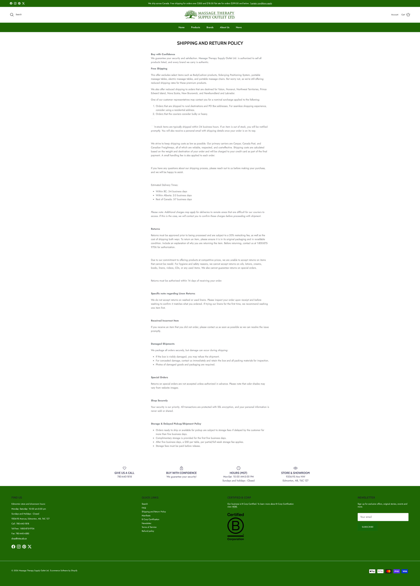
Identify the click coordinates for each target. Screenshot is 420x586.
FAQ (144, 507)
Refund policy (148, 531)
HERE (234, 506)
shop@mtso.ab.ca (19, 538)
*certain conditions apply (261, 3)
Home (181, 27)
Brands (210, 27)
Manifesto (146, 515)
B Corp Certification (150, 519)
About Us (224, 27)
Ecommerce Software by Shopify (63, 570)
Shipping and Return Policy (154, 511)
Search (145, 503)
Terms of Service (149, 527)
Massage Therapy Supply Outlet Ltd (34, 570)
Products (195, 27)
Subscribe (368, 526)
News (239, 27)
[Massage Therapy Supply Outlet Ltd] (210, 14)
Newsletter (146, 523)
